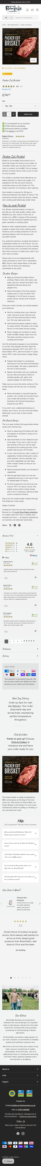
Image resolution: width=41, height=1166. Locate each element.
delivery (12, 131)
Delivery (16, 706)
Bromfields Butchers (13, 1157)
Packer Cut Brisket (26, 24)
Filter (7, 558)
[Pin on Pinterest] (19, 525)
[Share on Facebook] (15, 525)
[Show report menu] (35, 578)
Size (3, 101)
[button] (32, 9)
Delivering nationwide (28, 1116)
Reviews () (6, 89)
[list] (20, 46)
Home (4, 24)
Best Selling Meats (13, 24)
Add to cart (28, 114)
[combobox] (20, 17)
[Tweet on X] (10, 525)
